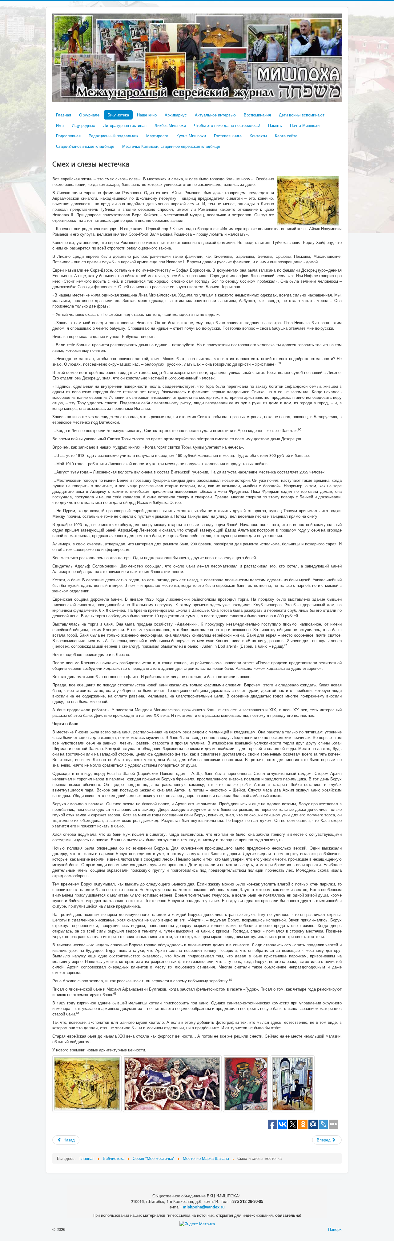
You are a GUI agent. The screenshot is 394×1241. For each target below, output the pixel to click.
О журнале (89, 115)
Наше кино (147, 115)
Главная (63, 115)
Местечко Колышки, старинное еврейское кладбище (171, 146)
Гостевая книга (228, 136)
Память (275, 125)
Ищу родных (83, 125)
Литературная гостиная (125, 125)
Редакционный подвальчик (113, 136)
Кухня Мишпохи (191, 136)
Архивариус (176, 115)
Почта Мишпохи (305, 125)
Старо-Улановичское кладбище (85, 146)
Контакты (258, 136)
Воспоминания (257, 115)
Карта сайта (286, 136)
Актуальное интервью (215, 115)
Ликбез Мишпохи (170, 125)
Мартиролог (157, 136)
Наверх (335, 1229)
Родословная (68, 136)
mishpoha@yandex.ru (204, 1207)
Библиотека (118, 115)
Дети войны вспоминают (301, 115)
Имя (60, 125)
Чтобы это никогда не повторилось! (227, 125)
